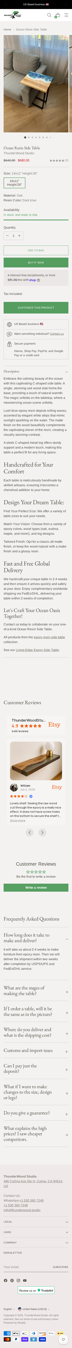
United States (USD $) (35, 1309)
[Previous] (6, 4)
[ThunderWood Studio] (13, 15)
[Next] (66, 4)
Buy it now (36, 262)
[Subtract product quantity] (19, 236)
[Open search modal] (49, 15)
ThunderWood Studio (36, 1315)
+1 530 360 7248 (31, 1200)
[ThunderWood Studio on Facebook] (6, 1281)
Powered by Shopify (15, 1322)
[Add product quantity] (7, 236)
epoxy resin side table (49, 637)
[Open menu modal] (66, 15)
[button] (17, 820)
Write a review (36, 887)
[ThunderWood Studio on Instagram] (18, 1281)
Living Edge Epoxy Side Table (37, 650)
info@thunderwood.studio (22, 1210)
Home (7, 29)
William (25, 785)
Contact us (57, 333)
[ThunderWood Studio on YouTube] (25, 1281)
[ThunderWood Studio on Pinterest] (12, 1281)
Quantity (10, 227)
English (8, 1309)
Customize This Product (36, 307)
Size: (21, 173)
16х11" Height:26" (14, 182)
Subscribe (60, 1267)
